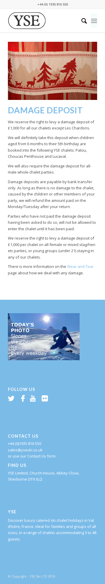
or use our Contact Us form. (32, 456)
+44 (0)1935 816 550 (24, 443)
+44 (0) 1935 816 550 (52, 4)
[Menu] (94, 21)
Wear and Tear (80, 266)
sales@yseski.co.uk (25, 450)
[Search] (81, 20)
